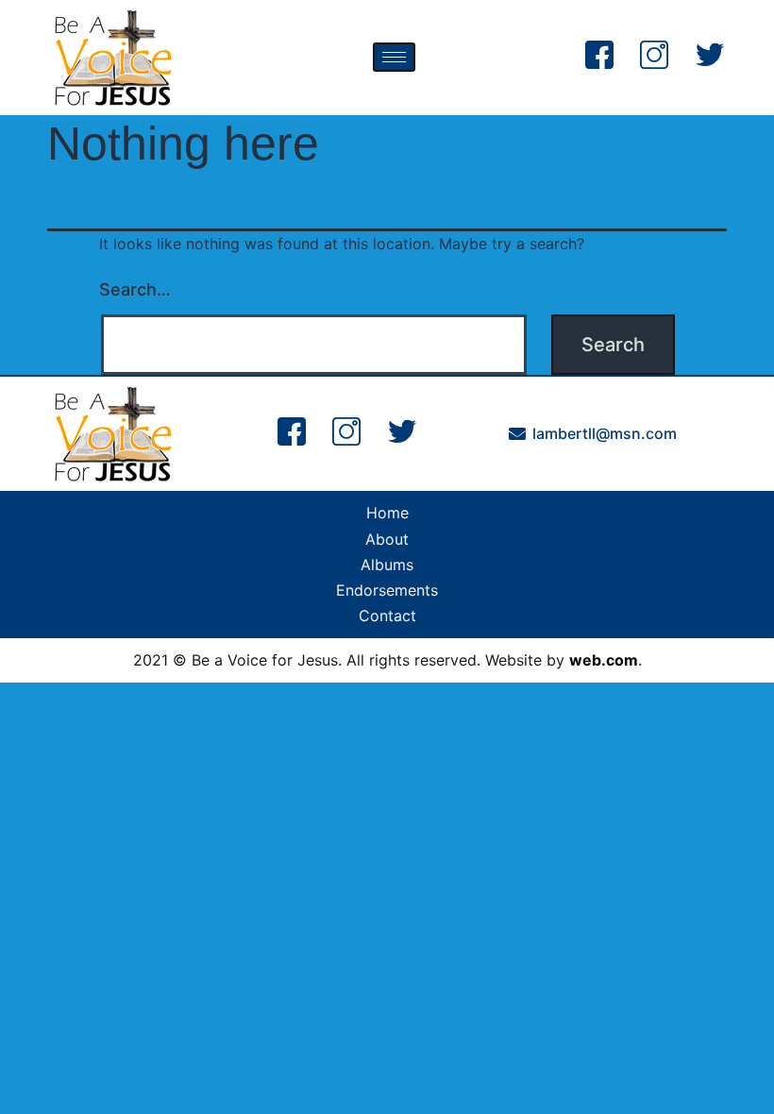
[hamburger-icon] (394, 57)
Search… (135, 289)
